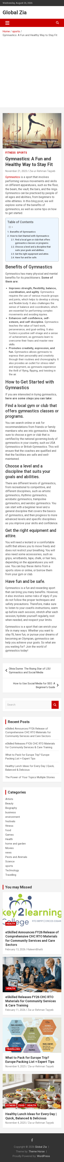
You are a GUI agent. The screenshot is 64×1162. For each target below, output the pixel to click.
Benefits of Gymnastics (23, 231)
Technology (12, 870)
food (8, 830)
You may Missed (18, 887)
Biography (11, 808)
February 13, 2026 (15, 949)
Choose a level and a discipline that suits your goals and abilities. (33, 249)
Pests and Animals (16, 857)
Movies (9, 848)
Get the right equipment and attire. (32, 254)
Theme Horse (37, 1151)
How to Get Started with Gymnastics (29, 235)
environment (12, 816)
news (8, 852)
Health (9, 839)
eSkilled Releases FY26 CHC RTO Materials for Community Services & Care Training (30, 1001)
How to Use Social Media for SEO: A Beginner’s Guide (34, 685)
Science (10, 861)
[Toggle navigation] (7, 23)
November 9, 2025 (15, 1066)
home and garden (15, 843)
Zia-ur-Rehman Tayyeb (42, 171)
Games (9, 834)
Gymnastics (12, 177)
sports (22, 152)
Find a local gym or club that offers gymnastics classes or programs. (32, 241)
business (10, 812)
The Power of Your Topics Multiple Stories (30, 777)
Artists (9, 799)
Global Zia (15, 12)
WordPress (43, 1156)
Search (55, 705)
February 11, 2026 (15, 1009)
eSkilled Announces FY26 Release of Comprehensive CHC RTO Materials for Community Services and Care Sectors (28, 732)
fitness (10, 152)
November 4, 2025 (15, 1122)
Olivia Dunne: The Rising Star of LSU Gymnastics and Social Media (29, 670)
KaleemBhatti (35, 949)
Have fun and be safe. (26, 257)
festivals (10, 821)
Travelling (10, 874)
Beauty (9, 803)
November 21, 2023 (16, 171)
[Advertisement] (32, 71)
